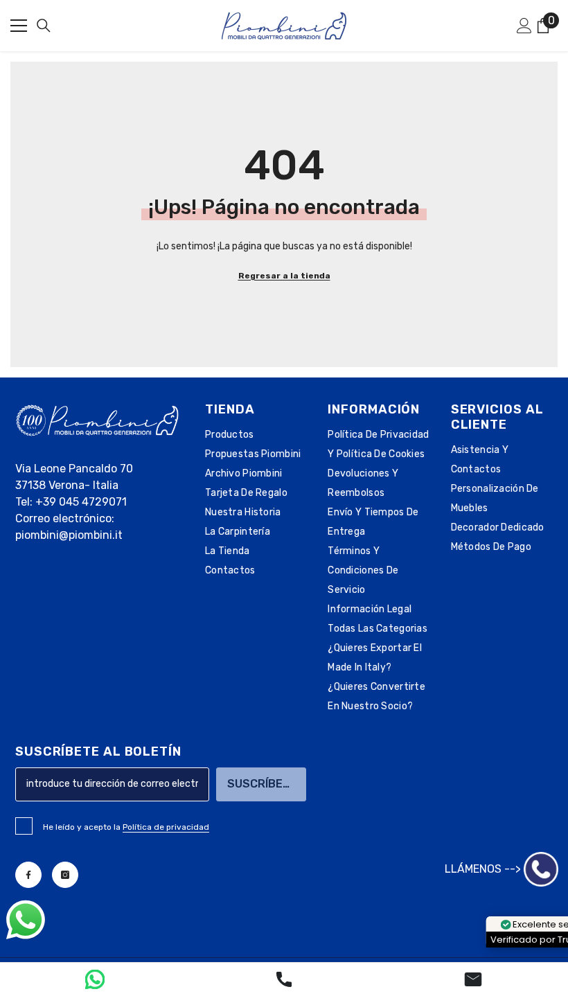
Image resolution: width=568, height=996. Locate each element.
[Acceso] (524, 25)
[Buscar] (43, 25)
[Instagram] (65, 875)
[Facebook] (28, 875)
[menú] (18, 25)
